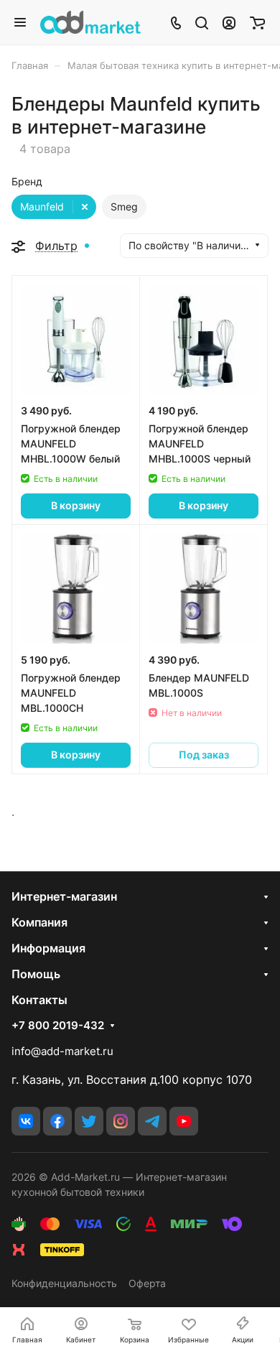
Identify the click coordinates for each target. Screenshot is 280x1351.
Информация (48, 948)
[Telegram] (152, 1121)
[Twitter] (89, 1121)
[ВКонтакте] (25, 1121)
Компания (39, 922)
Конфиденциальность (64, 1283)
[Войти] (229, 22)
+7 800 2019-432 (57, 1025)
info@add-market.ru (62, 1051)
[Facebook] (57, 1121)
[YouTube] (183, 1121)
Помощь (35, 974)
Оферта (147, 1283)
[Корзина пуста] (257, 22)
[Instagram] (120, 1121)
